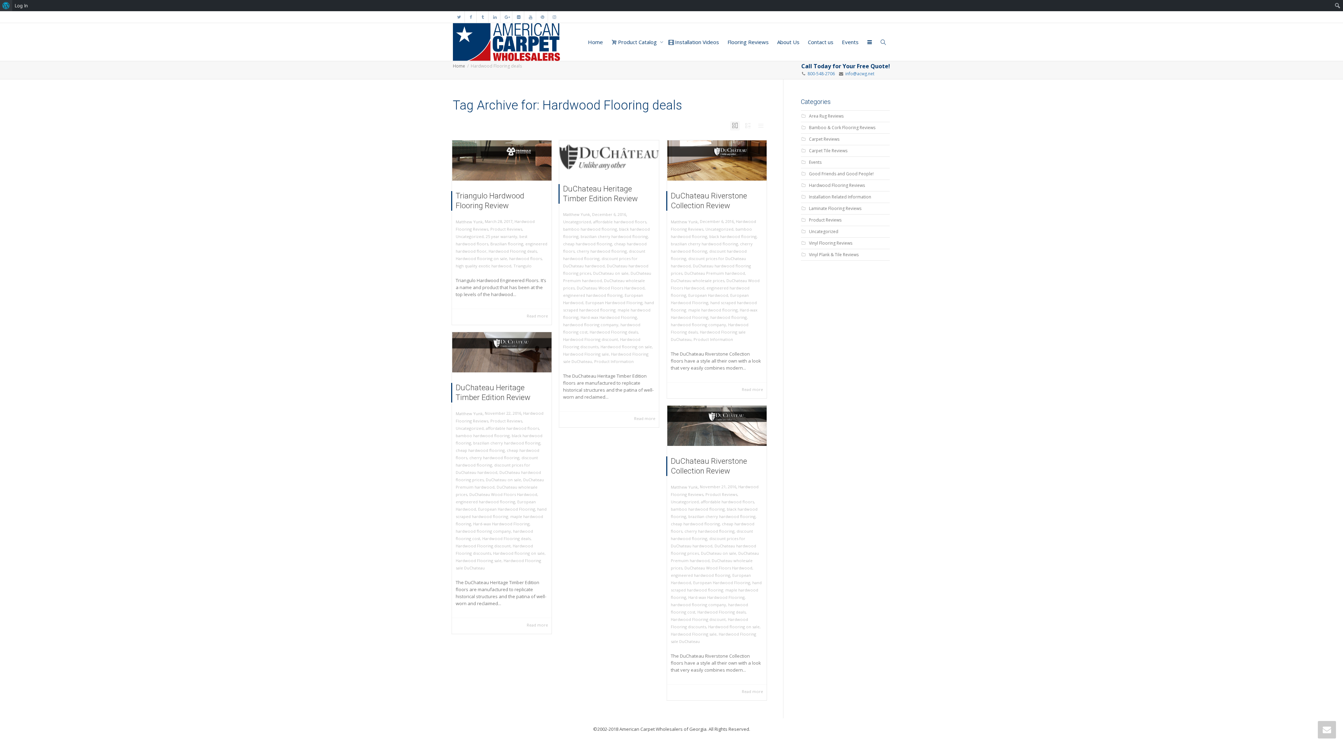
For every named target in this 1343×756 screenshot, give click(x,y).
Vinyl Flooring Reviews (830, 243)
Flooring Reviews (748, 42)
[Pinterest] (542, 17)
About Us (788, 42)
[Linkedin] (494, 17)
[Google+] (506, 17)
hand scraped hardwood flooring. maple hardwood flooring (608, 310)
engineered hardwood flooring (593, 295)
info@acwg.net (858, 74)
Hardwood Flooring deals (513, 251)
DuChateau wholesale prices (697, 280)
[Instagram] (554, 17)
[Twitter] (459, 17)
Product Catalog (637, 42)
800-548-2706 (821, 74)
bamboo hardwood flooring (590, 229)
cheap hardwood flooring (587, 243)
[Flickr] (518, 17)
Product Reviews (506, 229)
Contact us (820, 42)
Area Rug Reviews (826, 116)
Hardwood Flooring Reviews (837, 185)
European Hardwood (708, 295)
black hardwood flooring (732, 236)
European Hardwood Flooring (613, 302)
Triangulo (522, 265)
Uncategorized (470, 236)
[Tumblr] (483, 17)
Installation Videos (696, 42)
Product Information (614, 361)
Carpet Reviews (824, 139)
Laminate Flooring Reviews (835, 208)
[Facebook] (471, 17)
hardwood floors (525, 258)
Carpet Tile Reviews (828, 151)
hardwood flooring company (590, 324)
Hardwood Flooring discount (590, 339)
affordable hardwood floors (619, 221)
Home (595, 42)
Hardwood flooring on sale (481, 258)
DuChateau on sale (610, 273)
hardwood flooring (728, 317)
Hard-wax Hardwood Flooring (609, 317)
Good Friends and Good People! (841, 174)
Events (850, 42)
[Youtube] (530, 17)
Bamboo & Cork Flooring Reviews (842, 128)
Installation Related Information (840, 197)
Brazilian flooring (506, 243)
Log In (21, 5)
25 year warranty (501, 236)
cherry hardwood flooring (602, 251)
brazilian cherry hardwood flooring (614, 236)
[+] (502, 160)
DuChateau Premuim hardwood (714, 273)
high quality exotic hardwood (483, 265)
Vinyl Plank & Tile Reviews (834, 255)
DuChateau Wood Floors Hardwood (611, 287)
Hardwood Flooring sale (586, 354)
